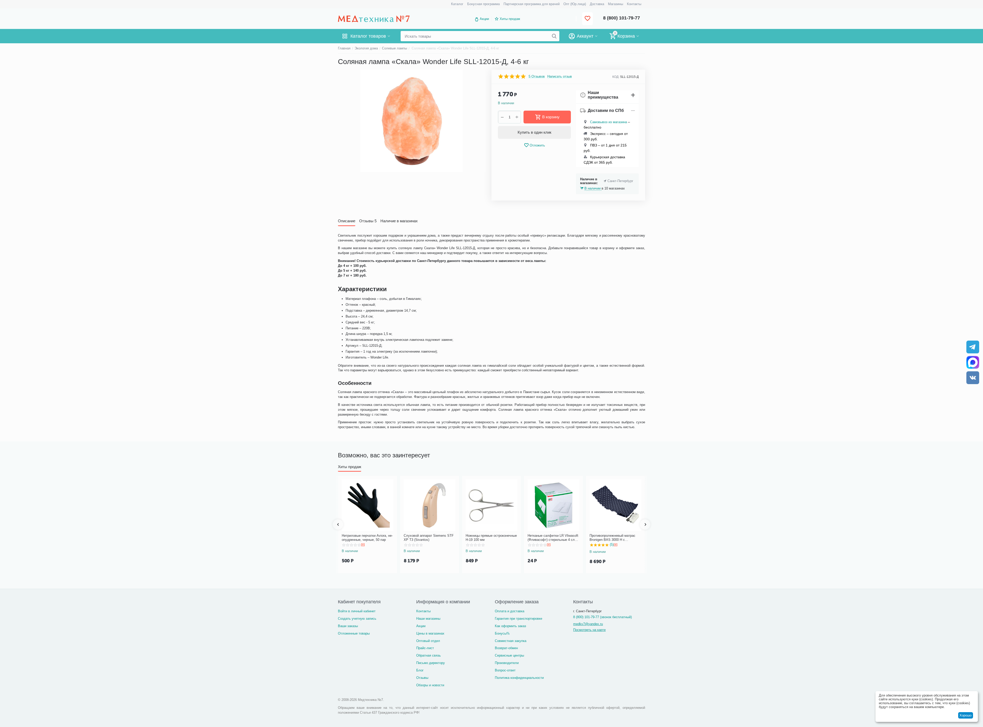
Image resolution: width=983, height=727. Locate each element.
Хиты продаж (510, 18)
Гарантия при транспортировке (518, 618)
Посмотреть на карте (589, 630)
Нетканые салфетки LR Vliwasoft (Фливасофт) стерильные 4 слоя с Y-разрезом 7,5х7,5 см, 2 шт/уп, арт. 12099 (553, 538)
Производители (507, 663)
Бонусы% (502, 633)
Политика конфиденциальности (519, 678)
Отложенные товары (354, 633)
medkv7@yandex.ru (588, 624)
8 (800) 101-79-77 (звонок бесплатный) (602, 617)
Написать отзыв (559, 76)
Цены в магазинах (430, 633)
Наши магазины (428, 618)
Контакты (423, 611)
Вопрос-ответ (505, 670)
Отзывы (422, 678)
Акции (484, 19)
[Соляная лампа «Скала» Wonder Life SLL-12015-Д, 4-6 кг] (411, 121)
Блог (420, 670)
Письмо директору (430, 663)
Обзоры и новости (430, 685)
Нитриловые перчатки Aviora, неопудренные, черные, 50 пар (367, 538)
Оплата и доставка (509, 611)
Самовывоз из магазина (608, 122)
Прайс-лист (425, 648)
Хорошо (965, 715)
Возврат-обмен (506, 648)
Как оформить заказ (510, 626)
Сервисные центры (509, 655)
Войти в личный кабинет (357, 611)
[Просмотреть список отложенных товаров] (587, 19)
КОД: (615, 77)
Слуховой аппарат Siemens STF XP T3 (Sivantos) (429, 538)
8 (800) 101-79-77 (621, 17)
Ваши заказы (348, 626)
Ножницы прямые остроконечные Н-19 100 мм (491, 538)
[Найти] (554, 36)
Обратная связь (428, 655)
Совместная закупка (510, 641)
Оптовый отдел (428, 641)
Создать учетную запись (357, 618)
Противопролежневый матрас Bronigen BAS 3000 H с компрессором (612, 538)
